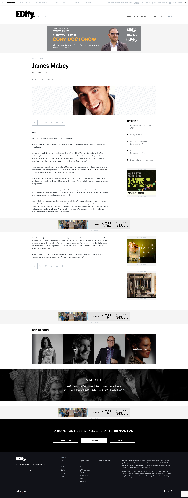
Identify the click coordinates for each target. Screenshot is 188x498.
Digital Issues (41, 3)
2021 (98, 386)
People (169, 17)
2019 (112, 386)
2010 (114, 390)
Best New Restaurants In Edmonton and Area (139, 142)
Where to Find (25, 3)
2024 (76, 386)
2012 (101, 390)
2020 (105, 386)
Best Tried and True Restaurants (142, 160)
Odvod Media (78, 491)
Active (144, 17)
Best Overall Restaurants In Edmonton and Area (140, 152)
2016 (73, 390)
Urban (128, 17)
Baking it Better (136, 135)
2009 (51, 59)
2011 (107, 390)
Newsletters (84, 475)
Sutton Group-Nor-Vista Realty (97, 170)
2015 (80, 390)
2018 (119, 386)
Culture (153, 17)
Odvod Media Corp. (43, 491)
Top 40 (43, 59)
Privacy (66, 491)
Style (161, 17)
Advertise (55, 3)
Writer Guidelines (105, 461)
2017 (66, 390)
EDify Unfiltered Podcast (85, 471)
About (82, 478)
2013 (94, 390)
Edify (82, 458)
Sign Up (33, 471)
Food (136, 17)
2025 (69, 386)
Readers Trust (89, 3)
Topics (63, 458)
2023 (83, 386)
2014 (87, 390)
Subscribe (11, 3)
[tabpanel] (94, 435)
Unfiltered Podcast (71, 3)
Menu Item (102, 458)
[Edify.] (25, 14)
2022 (91, 386)
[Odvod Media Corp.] (21, 492)
